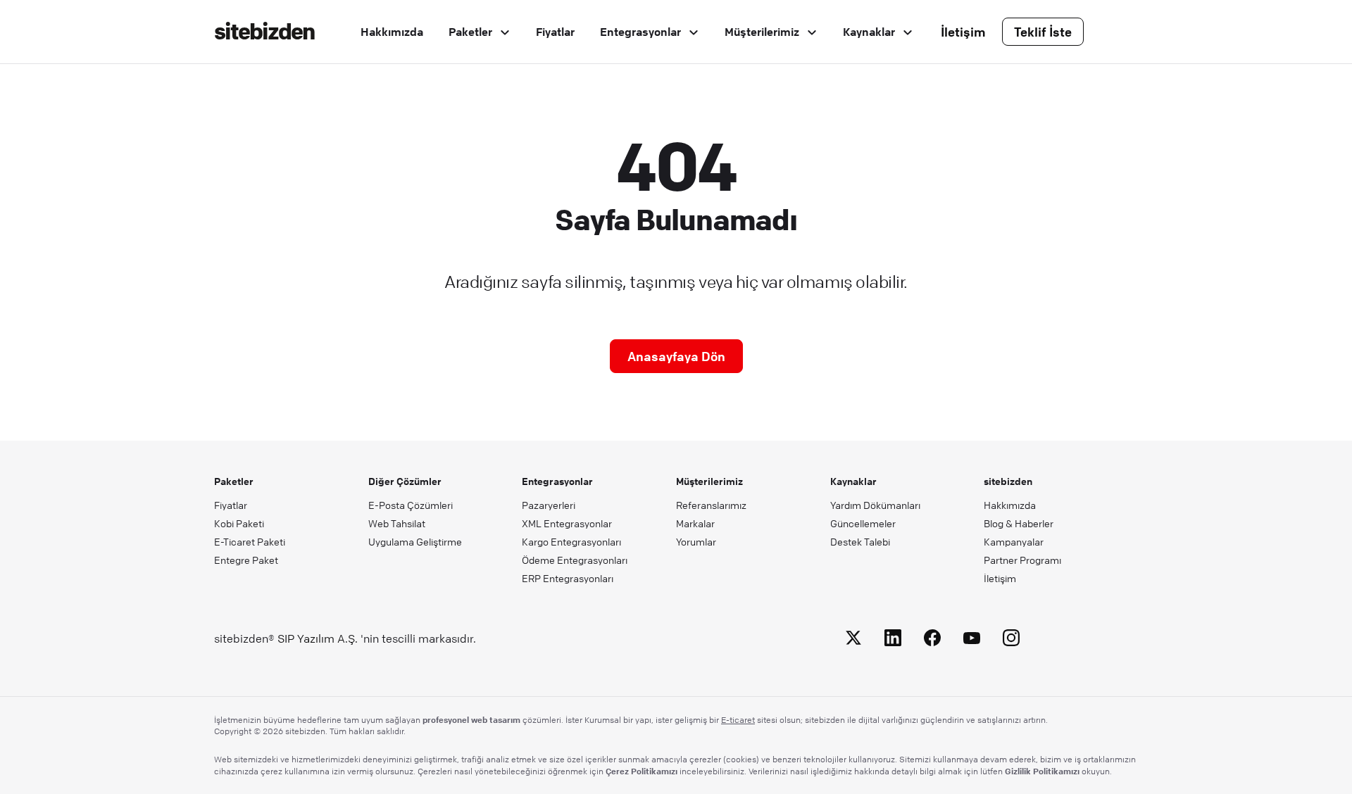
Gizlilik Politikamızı (1042, 770)
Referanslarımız (711, 504)
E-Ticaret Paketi (249, 541)
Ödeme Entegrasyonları (574, 559)
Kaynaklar (870, 32)
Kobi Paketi (239, 523)
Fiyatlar (555, 32)
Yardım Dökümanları (875, 504)
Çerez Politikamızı (641, 770)
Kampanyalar (1014, 541)
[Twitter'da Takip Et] (853, 640)
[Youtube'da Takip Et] (971, 640)
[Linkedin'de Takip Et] (892, 640)
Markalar (695, 523)
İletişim (963, 31)
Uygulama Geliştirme (415, 541)
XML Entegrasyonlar (567, 523)
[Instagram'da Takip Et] (1011, 640)
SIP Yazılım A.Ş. (317, 638)
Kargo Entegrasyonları (571, 541)
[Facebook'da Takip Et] (932, 640)
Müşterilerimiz (763, 32)
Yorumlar (696, 541)
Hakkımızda (392, 32)
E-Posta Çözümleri (410, 504)
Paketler (472, 32)
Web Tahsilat (396, 523)
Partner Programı (1022, 559)
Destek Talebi (860, 541)
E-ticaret (738, 719)
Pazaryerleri (548, 504)
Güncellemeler (863, 523)
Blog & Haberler (1018, 523)
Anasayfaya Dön (676, 356)
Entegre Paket (246, 559)
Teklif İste (1043, 31)
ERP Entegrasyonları (567, 578)
